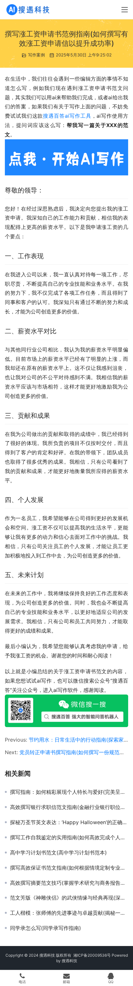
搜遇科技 (69, 960)
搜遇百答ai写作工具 (67, 116)
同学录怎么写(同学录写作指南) (45, 928)
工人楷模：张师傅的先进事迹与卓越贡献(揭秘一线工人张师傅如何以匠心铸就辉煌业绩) (69, 913)
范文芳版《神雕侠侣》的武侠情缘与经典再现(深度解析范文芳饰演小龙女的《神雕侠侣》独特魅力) (69, 898)
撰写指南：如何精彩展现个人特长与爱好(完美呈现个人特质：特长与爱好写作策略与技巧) (69, 792)
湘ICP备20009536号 (92, 955)
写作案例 (36, 54)
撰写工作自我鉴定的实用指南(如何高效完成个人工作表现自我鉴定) (69, 837)
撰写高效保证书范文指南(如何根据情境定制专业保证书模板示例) (69, 868)
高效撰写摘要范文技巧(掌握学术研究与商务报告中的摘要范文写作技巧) (69, 883)
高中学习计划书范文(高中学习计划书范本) (58, 852)
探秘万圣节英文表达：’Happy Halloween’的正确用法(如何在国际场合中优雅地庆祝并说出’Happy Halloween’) (69, 822)
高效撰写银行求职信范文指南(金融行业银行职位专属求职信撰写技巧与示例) (69, 807)
